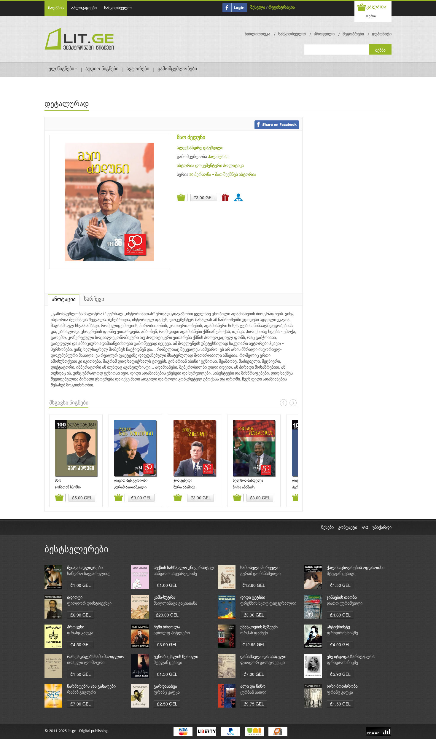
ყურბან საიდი (253, 692)
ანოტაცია (64, 299)
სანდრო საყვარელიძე (88, 574)
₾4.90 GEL (340, 644)
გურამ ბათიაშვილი (130, 487)
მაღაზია (56, 8)
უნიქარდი (382, 527)
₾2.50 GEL (167, 704)
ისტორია (185, 166)
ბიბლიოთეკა (257, 34)
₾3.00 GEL (203, 197)
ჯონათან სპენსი (68, 487)
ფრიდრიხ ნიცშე (342, 633)
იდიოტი (74, 597)
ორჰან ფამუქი (254, 633)
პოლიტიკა (233, 166)
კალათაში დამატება (182, 197)
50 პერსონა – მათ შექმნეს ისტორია (222, 175)
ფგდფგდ (239, 197)
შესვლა (257, 7)
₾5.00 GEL (82, 498)
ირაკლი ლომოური (85, 663)
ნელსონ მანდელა (248, 480)
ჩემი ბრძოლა (167, 627)
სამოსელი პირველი (259, 568)
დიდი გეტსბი (252, 597)
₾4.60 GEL (340, 615)
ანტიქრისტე (338, 627)
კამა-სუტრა (164, 597)
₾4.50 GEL (80, 644)
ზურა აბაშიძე (184, 487)
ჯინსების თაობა (342, 597)
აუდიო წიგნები (101, 69)
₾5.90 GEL (340, 674)
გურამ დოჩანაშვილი (260, 574)
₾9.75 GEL (254, 704)
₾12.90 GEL (253, 585)
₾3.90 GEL (254, 615)
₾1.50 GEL (340, 585)
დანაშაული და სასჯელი (263, 657)
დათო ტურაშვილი (344, 603)
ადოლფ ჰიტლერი (172, 633)
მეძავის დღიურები (85, 568)
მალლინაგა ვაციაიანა (175, 603)
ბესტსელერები (76, 550)
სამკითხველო (118, 8)
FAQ (365, 527)
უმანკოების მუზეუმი (259, 627)
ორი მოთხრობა (342, 686)
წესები (327, 527)
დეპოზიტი (382, 34)
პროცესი (75, 627)
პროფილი (324, 34)
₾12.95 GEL (253, 644)
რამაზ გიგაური (81, 692)
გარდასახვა (165, 686)
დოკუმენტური (208, 166)
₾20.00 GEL (167, 615)
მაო (58, 480)
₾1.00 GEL (80, 585)
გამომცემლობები (177, 69)
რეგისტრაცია (281, 7)
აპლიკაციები (84, 8)
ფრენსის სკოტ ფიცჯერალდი (268, 603)
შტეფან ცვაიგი (341, 574)
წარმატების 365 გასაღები (91, 686)
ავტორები (138, 69)
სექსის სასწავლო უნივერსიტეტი (184, 568)
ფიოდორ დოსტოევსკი (89, 603)
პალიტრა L (218, 157)
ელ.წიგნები (61, 69)
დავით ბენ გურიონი (130, 480)
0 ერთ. (371, 16)
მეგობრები (353, 34)
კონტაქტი (347, 527)
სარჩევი (94, 299)
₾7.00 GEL (254, 674)
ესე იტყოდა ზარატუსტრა (351, 657)
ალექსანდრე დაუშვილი (200, 148)
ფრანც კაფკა (80, 633)
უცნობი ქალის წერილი (176, 657)
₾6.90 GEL (80, 615)
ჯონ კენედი (183, 480)
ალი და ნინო (252, 686)
